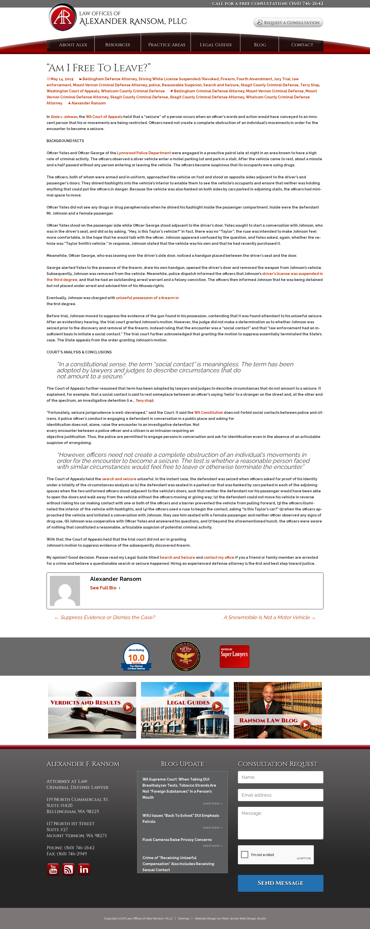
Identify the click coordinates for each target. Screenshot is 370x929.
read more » (213, 803)
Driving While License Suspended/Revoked (179, 79)
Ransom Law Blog (278, 710)
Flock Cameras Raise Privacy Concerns (177, 840)
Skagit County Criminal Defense (270, 85)
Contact (302, 45)
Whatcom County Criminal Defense (133, 91)
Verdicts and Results (92, 710)
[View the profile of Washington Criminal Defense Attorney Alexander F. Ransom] (234, 656)
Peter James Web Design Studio (243, 918)
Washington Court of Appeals (73, 91)
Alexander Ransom (88, 103)
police (154, 85)
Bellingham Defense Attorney (110, 79)
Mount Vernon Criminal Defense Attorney (110, 85)
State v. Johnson (64, 117)
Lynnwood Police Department (144, 153)
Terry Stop (309, 85)
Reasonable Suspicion (182, 85)
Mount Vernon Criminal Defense (275, 91)
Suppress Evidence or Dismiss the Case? (104, 617)
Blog (260, 45)
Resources (117, 45)
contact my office (219, 557)
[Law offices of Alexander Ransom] (118, 18)
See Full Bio (103, 587)
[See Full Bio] (120, 588)
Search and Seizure (221, 85)
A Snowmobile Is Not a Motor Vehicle (270, 617)
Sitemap (183, 918)
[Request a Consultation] (288, 22)
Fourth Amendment (254, 79)
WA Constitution (208, 413)
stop (143, 400)
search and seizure (119, 479)
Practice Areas (166, 45)
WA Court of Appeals (104, 117)
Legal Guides (216, 45)
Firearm (227, 79)
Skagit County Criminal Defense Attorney (207, 97)
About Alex (73, 45)
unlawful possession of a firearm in (147, 298)
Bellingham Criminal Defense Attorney (209, 91)
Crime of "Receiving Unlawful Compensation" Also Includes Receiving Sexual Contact (178, 864)
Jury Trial (282, 79)
